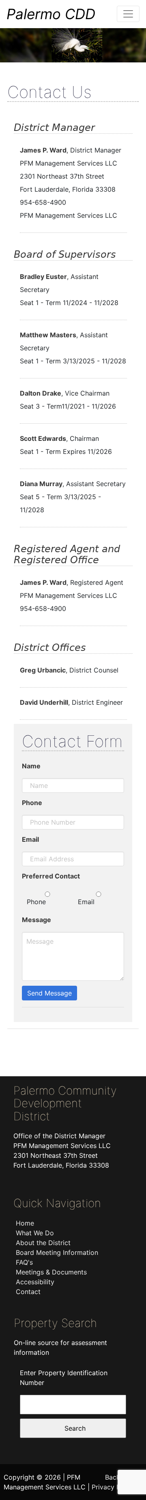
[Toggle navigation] (128, 14)
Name (31, 766)
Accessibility (35, 1282)
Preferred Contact (51, 876)
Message (36, 920)
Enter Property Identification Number (63, 1378)
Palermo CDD (50, 13)
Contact (28, 1292)
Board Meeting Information (57, 1252)
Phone (32, 803)
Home (25, 1223)
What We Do (35, 1233)
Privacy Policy (113, 1487)
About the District (43, 1243)
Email (30, 839)
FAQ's (24, 1262)
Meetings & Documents (51, 1272)
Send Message (49, 993)
